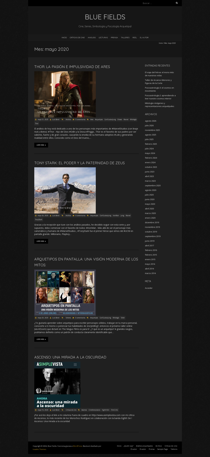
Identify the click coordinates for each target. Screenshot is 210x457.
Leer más (40, 145)
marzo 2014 (150, 273)
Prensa (114, 37)
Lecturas (103, 37)
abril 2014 (149, 268)
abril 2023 (149, 176)
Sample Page (162, 449)
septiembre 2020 (152, 185)
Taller (123, 318)
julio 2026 (149, 125)
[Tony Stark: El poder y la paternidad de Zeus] (65, 168)
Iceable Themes (39, 449)
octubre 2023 (151, 167)
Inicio (64, 37)
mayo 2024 (150, 153)
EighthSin (105, 410)
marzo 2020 (150, 213)
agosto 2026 (150, 120)
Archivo (159, 446)
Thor (36, 123)
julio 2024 (149, 148)
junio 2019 (149, 241)
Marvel (126, 119)
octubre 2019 (151, 231)
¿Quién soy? (128, 446)
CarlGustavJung (110, 119)
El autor (134, 449)
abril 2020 (149, 208)
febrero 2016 (151, 250)
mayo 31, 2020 (42, 119)
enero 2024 (150, 162)
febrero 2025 (151, 144)
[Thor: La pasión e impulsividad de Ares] (65, 72)
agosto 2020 (150, 190)
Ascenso (84, 410)
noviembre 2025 (152, 130)
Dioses (119, 119)
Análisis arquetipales (144, 446)
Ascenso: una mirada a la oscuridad (70, 357)
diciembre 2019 (152, 222)
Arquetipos (99, 119)
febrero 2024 (151, 157)
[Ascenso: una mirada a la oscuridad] (57, 363)
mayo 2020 (150, 204)
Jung (122, 215)
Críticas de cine (77, 37)
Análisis (92, 37)
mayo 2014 (150, 264)
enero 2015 (150, 259)
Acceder (149, 288)
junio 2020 (149, 199)
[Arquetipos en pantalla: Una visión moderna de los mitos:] (65, 271)
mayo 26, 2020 (42, 215)
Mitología (133, 119)
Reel (135, 37)
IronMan (116, 215)
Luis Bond (55, 119)
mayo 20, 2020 (42, 318)
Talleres (125, 37)
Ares (91, 119)
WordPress (77, 446)
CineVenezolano (94, 410)
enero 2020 (150, 217)
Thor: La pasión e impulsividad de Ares (72, 66)
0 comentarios (80, 119)
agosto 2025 (150, 134)
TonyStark (38, 219)
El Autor (144, 37)
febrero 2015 (151, 254)
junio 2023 (149, 171)
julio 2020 (149, 194)
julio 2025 (149, 139)
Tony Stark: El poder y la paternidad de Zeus (79, 163)
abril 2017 (149, 245)
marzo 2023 (150, 180)
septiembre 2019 (152, 236)
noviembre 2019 (152, 227)
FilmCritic (114, 410)
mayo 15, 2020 (42, 410)
